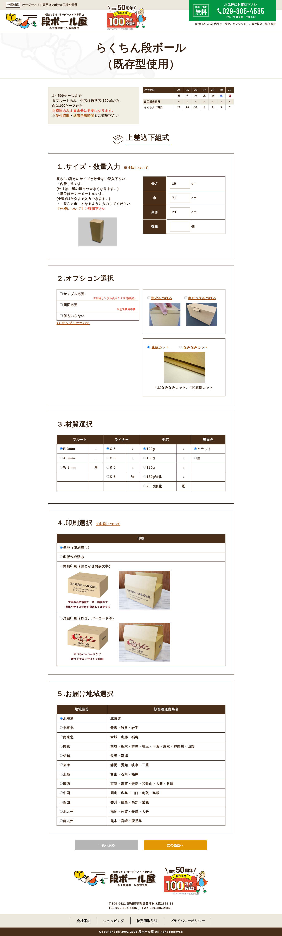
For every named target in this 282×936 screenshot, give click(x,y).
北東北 (68, 728)
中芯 (165, 439)
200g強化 (154, 486)
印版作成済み (73, 557)
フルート (80, 439)
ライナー (122, 439)
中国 (66, 793)
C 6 (113, 458)
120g (151, 449)
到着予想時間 (83, 115)
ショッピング (113, 921)
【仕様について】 (71, 208)
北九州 (68, 811)
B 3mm (69, 449)
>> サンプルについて (73, 323)
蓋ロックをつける (202, 298)
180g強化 (154, 477)
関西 (66, 783)
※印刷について (108, 524)
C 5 (113, 449)
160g (151, 458)
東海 (66, 765)
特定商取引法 (147, 921)
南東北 (68, 737)
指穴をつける (161, 298)
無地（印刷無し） (77, 547)
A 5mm (69, 458)
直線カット (160, 347)
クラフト (204, 449)
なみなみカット (195, 347)
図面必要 (70, 305)
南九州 (68, 821)
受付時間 (63, 115)
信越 (66, 755)
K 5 (113, 467)
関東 (66, 746)
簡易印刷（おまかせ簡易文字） (87, 566)
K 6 (113, 477)
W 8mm (69, 467)
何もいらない (74, 316)
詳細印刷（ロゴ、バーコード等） (89, 618)
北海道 (68, 718)
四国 (66, 802)
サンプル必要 (74, 294)
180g (151, 467)
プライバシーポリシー (187, 921)
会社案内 (84, 921)
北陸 (66, 774)
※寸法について (136, 167)
